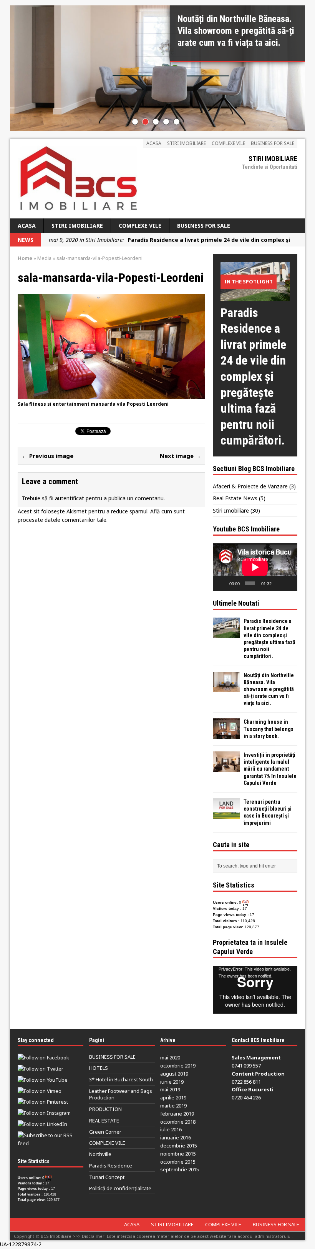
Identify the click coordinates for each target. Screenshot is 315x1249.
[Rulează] (223, 583)
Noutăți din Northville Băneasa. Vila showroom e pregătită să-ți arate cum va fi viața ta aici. (269, 689)
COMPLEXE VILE (228, 143)
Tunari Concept (106, 1177)
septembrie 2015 (179, 1169)
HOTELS (98, 1067)
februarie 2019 (177, 1113)
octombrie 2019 (178, 1065)
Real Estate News (235, 498)
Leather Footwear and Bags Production (120, 1094)
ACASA (153, 143)
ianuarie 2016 (175, 1137)
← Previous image (47, 456)
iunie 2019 (172, 1081)
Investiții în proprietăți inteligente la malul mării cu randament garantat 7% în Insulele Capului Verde (270, 769)
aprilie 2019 (173, 1097)
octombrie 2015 (178, 1161)
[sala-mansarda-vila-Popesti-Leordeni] (111, 394)
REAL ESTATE (104, 1120)
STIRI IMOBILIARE (186, 143)
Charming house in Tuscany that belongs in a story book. (268, 729)
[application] (255, 567)
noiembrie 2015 (178, 1153)
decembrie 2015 (178, 1145)
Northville (100, 1154)
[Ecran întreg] (289, 583)
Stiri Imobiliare (231, 510)
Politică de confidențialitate (120, 1188)
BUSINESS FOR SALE (272, 143)
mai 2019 (170, 1089)
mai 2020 (170, 1057)
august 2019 (174, 1073)
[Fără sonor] (278, 583)
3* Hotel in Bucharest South (121, 1079)
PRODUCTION (105, 1109)
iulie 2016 (171, 1129)
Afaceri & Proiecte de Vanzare (250, 486)
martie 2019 (173, 1105)
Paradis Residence (110, 1165)
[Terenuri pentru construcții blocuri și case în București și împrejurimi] (226, 814)
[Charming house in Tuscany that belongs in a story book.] (226, 734)
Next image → (180, 456)
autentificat (69, 498)
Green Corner (105, 1131)
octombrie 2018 (178, 1121)
